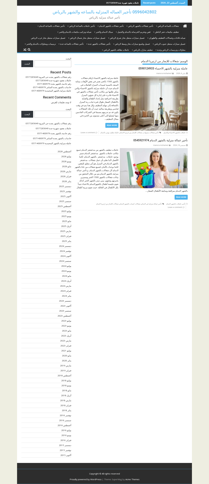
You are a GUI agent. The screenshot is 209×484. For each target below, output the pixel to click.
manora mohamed (164, 73)
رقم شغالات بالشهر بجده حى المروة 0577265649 (48, 77)
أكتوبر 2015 (65, 455)
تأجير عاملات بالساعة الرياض (82, 26)
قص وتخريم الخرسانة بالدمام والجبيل (133, 32)
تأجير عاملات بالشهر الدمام (175, 204)
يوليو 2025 (66, 211)
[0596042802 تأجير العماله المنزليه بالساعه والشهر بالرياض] (185, 25)
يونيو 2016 (66, 435)
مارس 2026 (65, 171)
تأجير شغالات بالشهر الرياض (140, 26)
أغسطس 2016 (64, 425)
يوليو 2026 (66, 156)
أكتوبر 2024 (65, 256)
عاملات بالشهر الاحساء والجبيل (174, 132)
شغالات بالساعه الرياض (168, 26)
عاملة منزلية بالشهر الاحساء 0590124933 (163, 68)
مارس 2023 (65, 340)
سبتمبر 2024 (65, 260)
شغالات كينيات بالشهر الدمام (130, 204)
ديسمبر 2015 (65, 445)
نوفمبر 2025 (65, 191)
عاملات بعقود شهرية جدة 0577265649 (53, 80)
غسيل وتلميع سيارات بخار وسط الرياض (132, 44)
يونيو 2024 (66, 270)
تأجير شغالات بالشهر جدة (99, 44)
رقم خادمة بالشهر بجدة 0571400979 (123, 2)
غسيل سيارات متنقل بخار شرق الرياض (127, 38)
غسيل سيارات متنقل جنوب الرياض (169, 44)
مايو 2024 (66, 275)
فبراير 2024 (65, 290)
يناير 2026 (66, 181)
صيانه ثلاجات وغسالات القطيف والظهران (167, 38)
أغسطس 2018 (64, 375)
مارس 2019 (65, 365)
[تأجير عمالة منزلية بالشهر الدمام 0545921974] (154, 149)
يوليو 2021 (66, 350)
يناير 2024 (66, 295)
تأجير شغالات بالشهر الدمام (111, 26)
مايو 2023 (66, 330)
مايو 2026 (66, 166)
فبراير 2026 (65, 176)
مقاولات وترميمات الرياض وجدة (171, 50)
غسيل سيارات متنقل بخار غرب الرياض (48, 38)
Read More (112, 125)
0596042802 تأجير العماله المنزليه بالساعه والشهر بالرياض (105, 11)
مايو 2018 (66, 390)
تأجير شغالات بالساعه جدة (72, 44)
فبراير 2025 (65, 236)
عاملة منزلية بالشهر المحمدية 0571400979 (51, 90)
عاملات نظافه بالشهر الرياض (116, 50)
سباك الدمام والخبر (104, 32)
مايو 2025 (66, 221)
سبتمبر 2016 (65, 420)
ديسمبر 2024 (65, 246)
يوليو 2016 (66, 430)
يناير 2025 (66, 241)
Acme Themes (132, 479)
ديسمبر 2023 (65, 300)
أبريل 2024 (66, 280)
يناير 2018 (66, 410)
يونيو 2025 (66, 216)
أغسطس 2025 (64, 206)
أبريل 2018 (66, 395)
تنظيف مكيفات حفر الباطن (167, 32)
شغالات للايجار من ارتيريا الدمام (131, 132)
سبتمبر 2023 (65, 310)
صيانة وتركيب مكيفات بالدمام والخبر (75, 32)
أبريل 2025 (66, 226)
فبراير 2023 (65, 345)
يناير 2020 (66, 360)
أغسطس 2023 (64, 315)
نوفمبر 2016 (65, 415)
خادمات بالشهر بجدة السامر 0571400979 (52, 87)
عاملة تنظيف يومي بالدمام (110, 132)
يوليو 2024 (66, 265)
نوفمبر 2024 (65, 251)
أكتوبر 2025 (65, 196)
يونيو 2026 (66, 161)
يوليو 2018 (66, 380)
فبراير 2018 (65, 405)
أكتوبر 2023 (65, 305)
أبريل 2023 (66, 335)
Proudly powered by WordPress (86, 479)
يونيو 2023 (66, 325)
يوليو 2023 (66, 320)
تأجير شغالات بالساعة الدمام (52, 26)
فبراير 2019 (65, 370)
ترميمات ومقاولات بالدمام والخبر (41, 44)
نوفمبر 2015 (65, 450)
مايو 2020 (66, 355)
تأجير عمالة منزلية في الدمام (151, 204)
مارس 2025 (65, 231)
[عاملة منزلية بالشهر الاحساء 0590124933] (154, 78)
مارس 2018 (65, 400)
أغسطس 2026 (64, 151)
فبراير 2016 (65, 440)
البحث (68, 58)
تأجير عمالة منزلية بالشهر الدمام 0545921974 (160, 140)
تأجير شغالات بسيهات (151, 132)
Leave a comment (88, 132)
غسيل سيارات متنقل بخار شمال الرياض (87, 38)
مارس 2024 (65, 285)
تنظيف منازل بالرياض (143, 50)
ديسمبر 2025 (65, 186)
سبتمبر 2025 (65, 201)
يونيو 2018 (66, 385)
